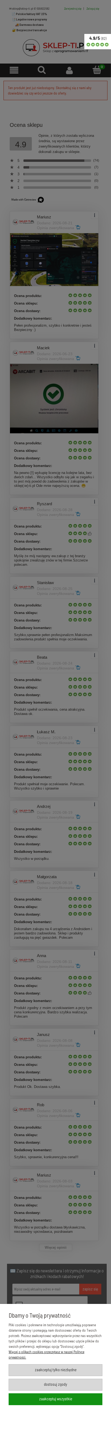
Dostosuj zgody (55, 1384)
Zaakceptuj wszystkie (55, 1398)
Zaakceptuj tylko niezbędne (56, 1369)
